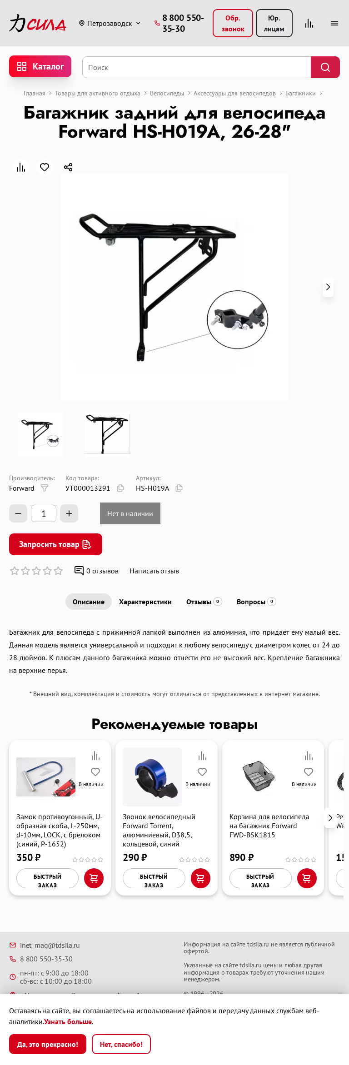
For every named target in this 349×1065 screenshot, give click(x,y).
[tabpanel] (174, 651)
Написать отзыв (154, 570)
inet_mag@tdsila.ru (50, 945)
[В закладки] (44, 167)
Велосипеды (167, 93)
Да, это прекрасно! (47, 1044)
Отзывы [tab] (202, 601)
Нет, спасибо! (121, 1044)
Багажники (300, 93)
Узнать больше (68, 1021)
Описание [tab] (89, 601)
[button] (328, 287)
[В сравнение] (21, 167)
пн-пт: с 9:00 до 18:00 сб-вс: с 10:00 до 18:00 (55, 977)
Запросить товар (49, 544)
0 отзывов (102, 570)
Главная (34, 93)
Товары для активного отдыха (97, 93)
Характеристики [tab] (145, 601)
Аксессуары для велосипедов (235, 93)
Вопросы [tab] (255, 601)
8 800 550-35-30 (46, 959)
